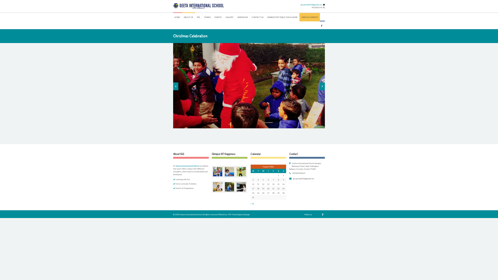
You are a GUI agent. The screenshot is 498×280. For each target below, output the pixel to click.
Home (177, 17)
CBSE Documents (309, 17)
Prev (175, 86)
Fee (198, 17)
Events (218, 17)
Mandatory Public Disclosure (282, 17)
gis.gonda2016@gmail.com (311, 5)
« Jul (252, 203)
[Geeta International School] (198, 6)
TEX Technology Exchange (239, 214)
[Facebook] (322, 214)
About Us (188, 17)
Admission (242, 17)
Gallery (229, 17)
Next (322, 86)
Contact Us (258, 17)
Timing (207, 17)
